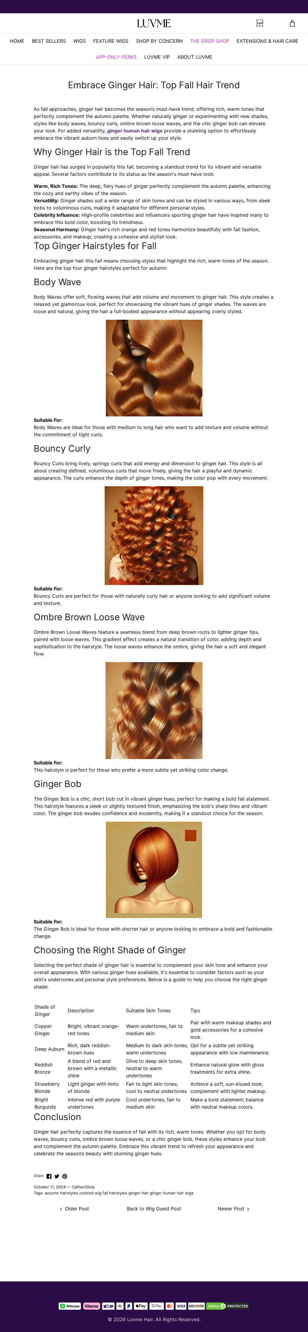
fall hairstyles (115, 1192)
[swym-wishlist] (74, 23)
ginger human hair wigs (172, 1192)
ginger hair (138, 1192)
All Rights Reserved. (178, 1319)
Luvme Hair (140, 1319)
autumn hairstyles (61, 1192)
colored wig (90, 1192)
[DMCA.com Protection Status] (227, 1306)
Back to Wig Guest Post (154, 1209)
